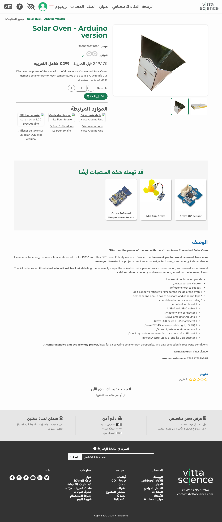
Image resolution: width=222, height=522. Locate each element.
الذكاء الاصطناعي (125, 6)
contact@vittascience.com (195, 494)
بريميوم (58, 6)
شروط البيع (84, 499)
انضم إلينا (120, 499)
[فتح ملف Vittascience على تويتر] (47, 478)
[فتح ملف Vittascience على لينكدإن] (40, 478)
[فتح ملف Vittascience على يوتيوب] (33, 478)
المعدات (77, 6)
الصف (91, 6)
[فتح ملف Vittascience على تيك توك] (12, 478)
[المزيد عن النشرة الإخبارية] (94, 449)
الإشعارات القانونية (79, 484)
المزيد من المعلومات (89, 80)
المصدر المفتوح (116, 492)
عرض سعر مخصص (186, 418)
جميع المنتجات (15, 19)
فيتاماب (121, 477)
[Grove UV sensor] (190, 194)
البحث (122, 484)
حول (89, 477)
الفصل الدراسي (153, 488)
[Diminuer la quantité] (90, 88)
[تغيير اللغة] (8, 6)
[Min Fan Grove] (155, 190)
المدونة (121, 496)
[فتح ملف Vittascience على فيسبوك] (26, 478)
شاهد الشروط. (55, 428)
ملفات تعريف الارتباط (78, 488)
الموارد (104, 6)
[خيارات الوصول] (31, 6)
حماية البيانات (83, 492)
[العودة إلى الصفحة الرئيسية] (209, 6)
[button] (199, 106)
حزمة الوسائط (83, 480)
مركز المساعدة (153, 499)
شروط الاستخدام (81, 496)
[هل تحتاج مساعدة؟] (19, 6)
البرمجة (148, 6)
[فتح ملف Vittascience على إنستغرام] (19, 478)
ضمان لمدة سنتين (43, 418)
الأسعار (158, 496)
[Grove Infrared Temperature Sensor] (121, 195)
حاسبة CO (119, 481)
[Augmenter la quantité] (71, 88)
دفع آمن (110, 418)
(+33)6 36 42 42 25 (195, 490)
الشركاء (121, 488)
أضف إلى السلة (97, 96)
